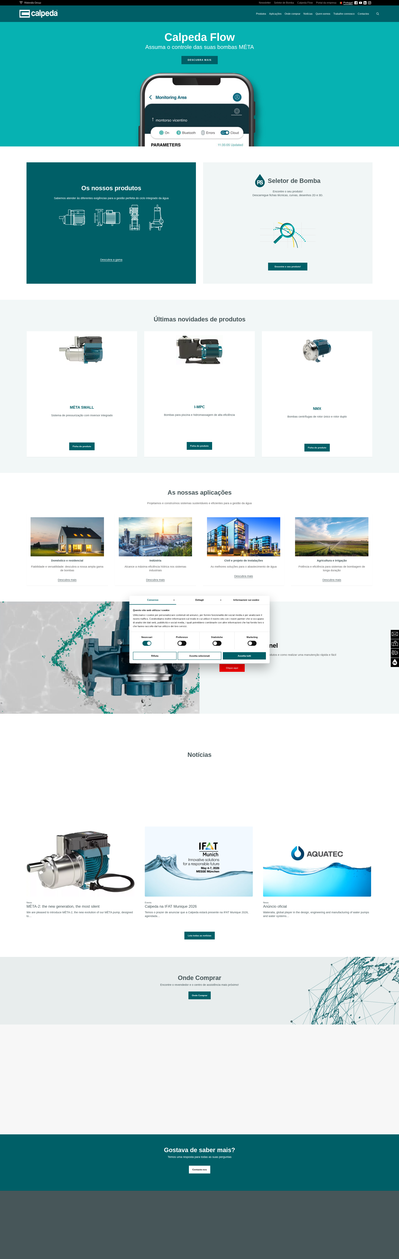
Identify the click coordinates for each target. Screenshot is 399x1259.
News (29, 902)
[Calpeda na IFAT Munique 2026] (199, 872)
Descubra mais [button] (67, 579)
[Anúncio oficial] (317, 872)
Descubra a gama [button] (111, 259)
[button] (287, 266)
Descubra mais (200, 60)
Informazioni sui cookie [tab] (246, 599)
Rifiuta (154, 655)
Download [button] (312, 1114)
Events (148, 902)
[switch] (182, 643)
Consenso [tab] (152, 599)
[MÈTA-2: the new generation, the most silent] (80, 872)
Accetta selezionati (199, 655)
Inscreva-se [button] (81, 1116)
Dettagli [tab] (199, 599)
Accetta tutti (244, 655)
